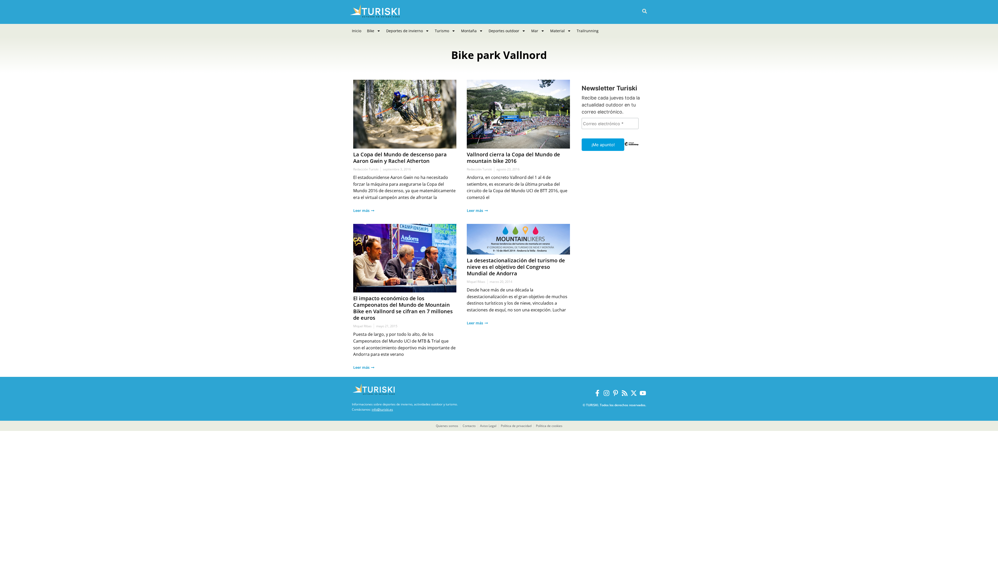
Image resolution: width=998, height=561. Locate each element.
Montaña (469, 30)
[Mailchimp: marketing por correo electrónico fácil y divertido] (631, 147)
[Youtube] (643, 393)
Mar (534, 30)
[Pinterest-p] (615, 393)
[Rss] (624, 393)
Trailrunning (588, 30)
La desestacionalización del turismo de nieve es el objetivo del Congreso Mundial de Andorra (516, 267)
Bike (370, 30)
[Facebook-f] (597, 393)
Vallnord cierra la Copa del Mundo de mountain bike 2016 (513, 157)
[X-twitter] (634, 393)
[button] (644, 11)
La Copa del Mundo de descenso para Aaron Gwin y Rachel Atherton (400, 157)
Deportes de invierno (404, 30)
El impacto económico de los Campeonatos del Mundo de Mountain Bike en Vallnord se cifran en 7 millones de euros (403, 308)
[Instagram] (606, 393)
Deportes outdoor (504, 30)
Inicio (356, 30)
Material (557, 30)
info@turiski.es (382, 409)
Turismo (442, 30)
